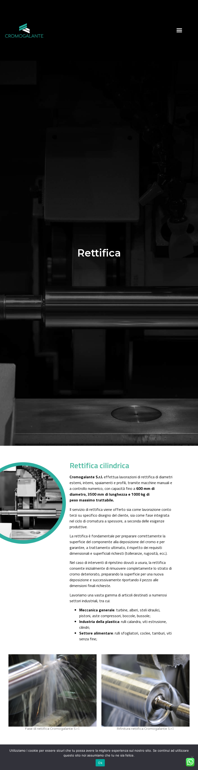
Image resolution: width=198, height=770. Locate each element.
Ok (100, 763)
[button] (179, 30)
